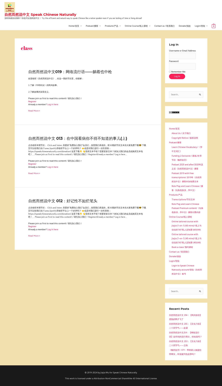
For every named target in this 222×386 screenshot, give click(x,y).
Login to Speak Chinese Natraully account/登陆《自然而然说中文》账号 (187, 269)
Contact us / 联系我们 (164, 25)
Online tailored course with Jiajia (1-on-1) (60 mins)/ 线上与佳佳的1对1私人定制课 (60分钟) (186, 225)
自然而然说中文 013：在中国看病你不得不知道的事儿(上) (77, 138)
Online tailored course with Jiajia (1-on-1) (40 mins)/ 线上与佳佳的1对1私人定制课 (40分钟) (186, 238)
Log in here (52, 104)
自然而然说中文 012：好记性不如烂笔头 (62, 201)
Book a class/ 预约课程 (182, 247)
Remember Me (178, 71)
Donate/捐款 (185, 25)
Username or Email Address (182, 50)
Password (173, 61)
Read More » (34, 110)
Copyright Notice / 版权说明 (185, 137)
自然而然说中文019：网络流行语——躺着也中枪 (70, 71)
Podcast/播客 (92, 25)
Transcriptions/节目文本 (183, 199)
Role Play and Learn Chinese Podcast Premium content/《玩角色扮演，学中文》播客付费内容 (187, 208)
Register (32, 101)
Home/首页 (74, 25)
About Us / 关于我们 (181, 133)
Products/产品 (111, 25)
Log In (177, 76)
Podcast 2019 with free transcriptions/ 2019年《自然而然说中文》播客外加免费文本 (187, 177)
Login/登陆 (200, 25)
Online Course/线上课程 (136, 25)
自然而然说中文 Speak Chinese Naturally (40, 14)
